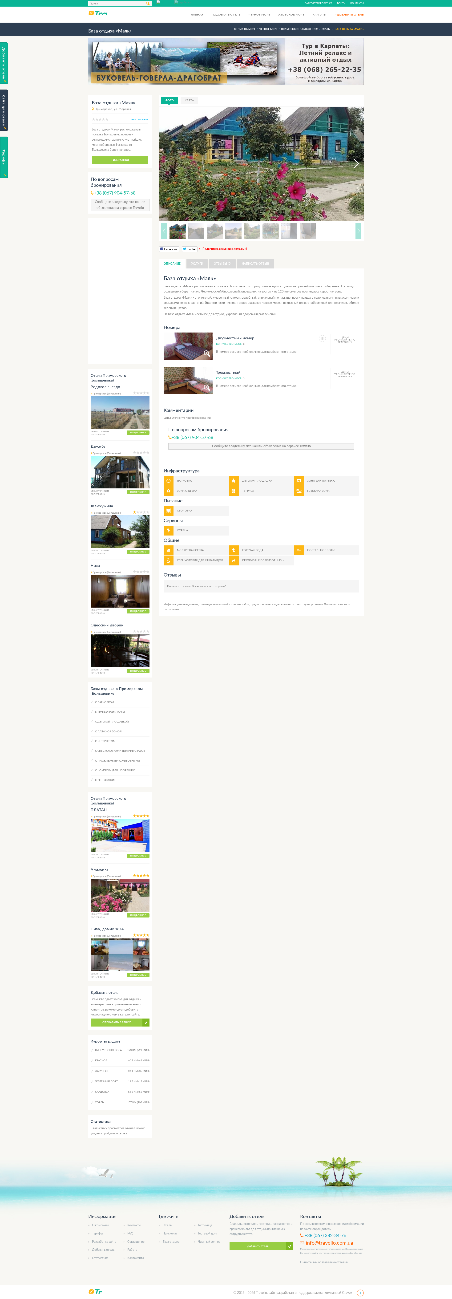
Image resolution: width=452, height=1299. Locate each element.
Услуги (197, 263)
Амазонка (100, 869)
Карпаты (319, 14)
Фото (169, 100)
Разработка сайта (104, 1241)
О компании (100, 1225)
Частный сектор (209, 1241)
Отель (167, 1225)
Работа (132, 1249)
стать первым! (216, 586)
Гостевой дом (207, 1233)
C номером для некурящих (115, 770)
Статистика (100, 1258)
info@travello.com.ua (329, 1243)
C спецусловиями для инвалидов (120, 751)
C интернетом (105, 741)
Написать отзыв (255, 263)
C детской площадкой (112, 721)
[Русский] (165, 2)
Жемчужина (102, 506)
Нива (95, 566)
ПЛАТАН (99, 810)
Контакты (357, 3)
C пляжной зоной (108, 731)
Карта (189, 100)
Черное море (259, 14)
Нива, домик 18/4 (107, 929)
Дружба (98, 446)
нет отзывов (139, 119)
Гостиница (205, 1225)
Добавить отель (103, 1249)
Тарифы (97, 1233)
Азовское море (291, 14)
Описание (172, 263)
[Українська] (183, 2)
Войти (341, 3)
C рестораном (105, 780)
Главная (196, 14)
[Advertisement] (120, 291)
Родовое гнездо (105, 387)
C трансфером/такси (110, 712)
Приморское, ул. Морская (113, 109)
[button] (352, 164)
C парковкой (104, 702)
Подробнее (138, 432)
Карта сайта (135, 1258)
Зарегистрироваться (318, 3)
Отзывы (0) (222, 263)
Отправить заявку (116, 1022)
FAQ (130, 1233)
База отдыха (171, 1241)
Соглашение (136, 1241)
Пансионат (170, 1233)
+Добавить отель (349, 14)
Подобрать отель (226, 14)
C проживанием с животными (117, 760)
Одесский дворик (107, 625)
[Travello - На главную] (97, 13)
